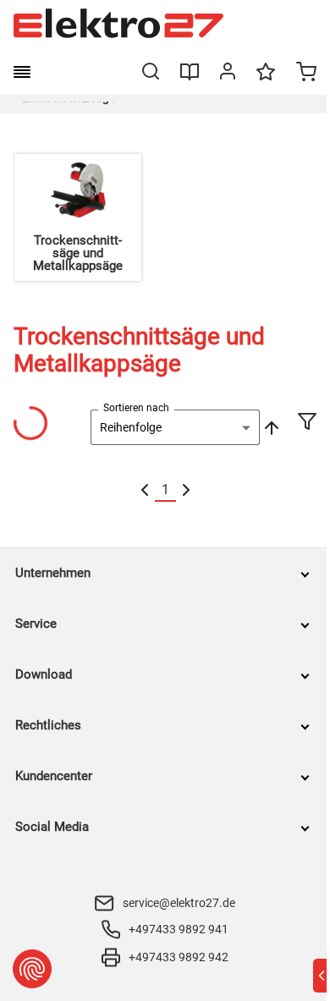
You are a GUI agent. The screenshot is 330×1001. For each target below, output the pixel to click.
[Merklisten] (265, 79)
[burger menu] (22, 72)
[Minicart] (306, 73)
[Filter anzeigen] (307, 423)
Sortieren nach (136, 408)
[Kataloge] (189, 78)
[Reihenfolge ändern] (269, 427)
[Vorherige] (145, 490)
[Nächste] (186, 490)
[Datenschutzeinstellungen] (32, 968)
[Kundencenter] (227, 74)
